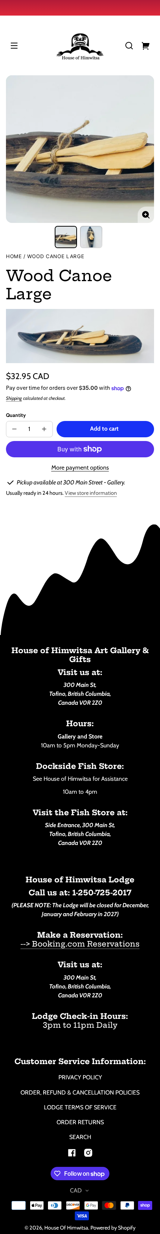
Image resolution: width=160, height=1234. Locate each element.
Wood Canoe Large (55, 256)
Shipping (14, 398)
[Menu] (14, 45)
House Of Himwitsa (66, 1227)
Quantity (16, 415)
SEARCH (80, 1137)
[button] (129, 45)
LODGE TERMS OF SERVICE (80, 1107)
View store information (91, 493)
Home (14, 256)
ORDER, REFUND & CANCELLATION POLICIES (80, 1092)
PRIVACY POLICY (80, 1077)
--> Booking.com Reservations (80, 943)
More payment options (80, 467)
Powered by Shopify (112, 1227)
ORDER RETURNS (80, 1122)
